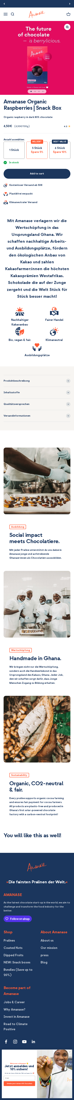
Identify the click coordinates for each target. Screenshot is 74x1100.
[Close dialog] (69, 1052)
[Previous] (4, 4)
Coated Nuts (13, 948)
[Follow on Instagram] (15, 1041)
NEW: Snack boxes (17, 962)
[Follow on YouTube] (24, 1041)
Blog (44, 962)
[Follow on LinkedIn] (33, 1041)
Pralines (9, 941)
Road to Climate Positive (15, 1026)
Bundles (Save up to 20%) (18, 972)
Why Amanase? (14, 1010)
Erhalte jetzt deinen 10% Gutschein (19, 1084)
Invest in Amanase (16, 1017)
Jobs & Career (14, 1002)
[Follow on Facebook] (6, 1041)
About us (47, 941)
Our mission (49, 948)
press (44, 955)
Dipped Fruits (13, 955)
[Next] (69, 4)
